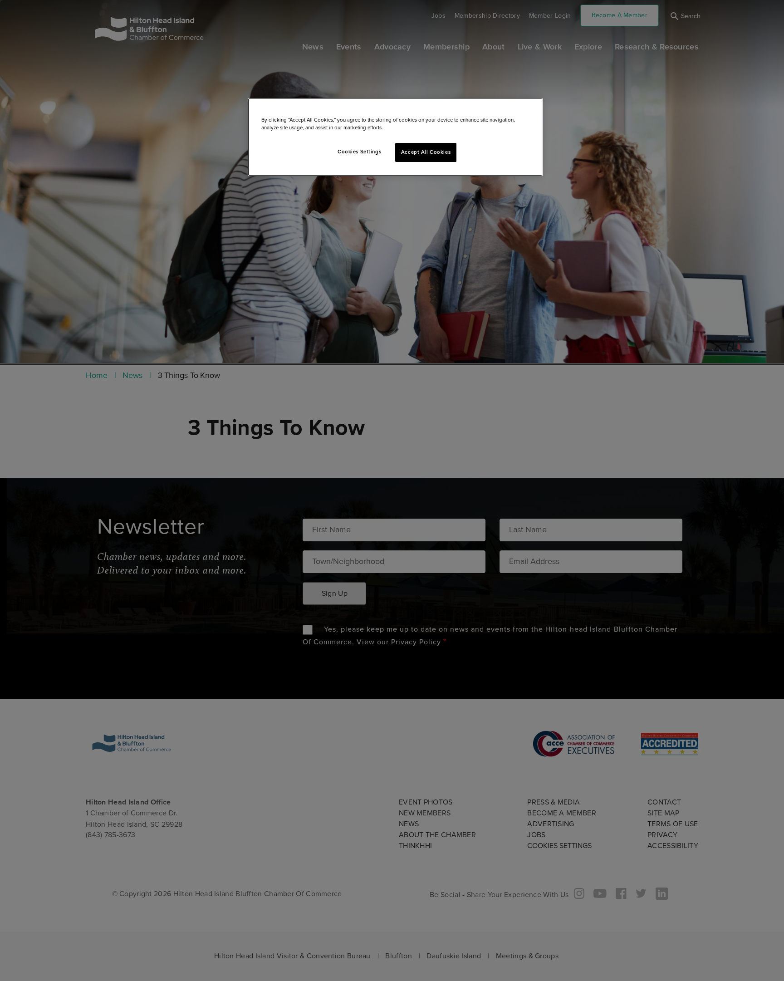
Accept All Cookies (426, 152)
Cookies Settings (359, 152)
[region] (395, 137)
